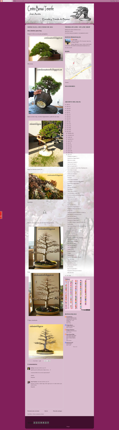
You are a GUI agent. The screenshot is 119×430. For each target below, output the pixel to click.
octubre (69, 137)
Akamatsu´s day (70, 255)
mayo (69, 146)
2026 (68, 104)
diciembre (70, 133)
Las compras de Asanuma (72, 239)
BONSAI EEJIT (69, 342)
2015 (68, 125)
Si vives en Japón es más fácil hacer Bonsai (75, 195)
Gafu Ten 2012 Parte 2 (71, 245)
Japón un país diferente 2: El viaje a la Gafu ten (76, 226)
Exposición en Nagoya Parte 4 (73, 183)
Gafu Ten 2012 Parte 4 (71, 233)
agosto (69, 141)
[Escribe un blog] (46, 361)
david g (32, 367)
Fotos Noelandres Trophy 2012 (73, 193)
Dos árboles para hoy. (71, 262)
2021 (68, 114)
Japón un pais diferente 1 (72, 264)
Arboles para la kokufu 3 (72, 173)
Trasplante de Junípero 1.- (72, 156)
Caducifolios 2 (70, 189)
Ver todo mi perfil (68, 47)
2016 (68, 123)
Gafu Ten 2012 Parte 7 (71, 204)
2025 (68, 106)
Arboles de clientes (71, 235)
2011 (68, 275)
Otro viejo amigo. (70, 259)
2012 (68, 131)
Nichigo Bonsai (69, 325)
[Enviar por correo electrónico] (44, 361)
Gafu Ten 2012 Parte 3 (71, 243)
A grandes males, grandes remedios (74, 257)
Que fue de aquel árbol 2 (72, 261)
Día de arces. (70, 210)
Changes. (69, 253)
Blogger (68, 426)
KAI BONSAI (69, 316)
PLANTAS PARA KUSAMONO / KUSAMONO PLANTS (76, 33)
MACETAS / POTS (69, 31)
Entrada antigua (57, 411)
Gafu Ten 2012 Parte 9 (71, 164)
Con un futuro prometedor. (72, 179)
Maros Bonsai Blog (70, 334)
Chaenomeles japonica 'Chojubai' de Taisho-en (76, 212)
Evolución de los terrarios (71, 330)
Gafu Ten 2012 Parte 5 (71, 228)
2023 (68, 110)
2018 (68, 120)
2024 (68, 108)
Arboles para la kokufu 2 (72, 191)
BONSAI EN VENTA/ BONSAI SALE (73, 29)
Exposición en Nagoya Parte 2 (73, 218)
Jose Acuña (75, 39)
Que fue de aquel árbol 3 (72, 230)
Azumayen (69, 177)
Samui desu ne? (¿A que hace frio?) (74, 214)
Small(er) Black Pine (70, 326)
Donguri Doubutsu (70, 329)
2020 (68, 116)
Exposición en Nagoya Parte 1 (73, 220)
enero (69, 154)
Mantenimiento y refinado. (72, 231)
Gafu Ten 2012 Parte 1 (71, 247)
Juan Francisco (34, 381)
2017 (68, 121)
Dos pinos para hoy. (71, 197)
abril (69, 148)
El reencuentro (70, 266)
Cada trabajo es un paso (72, 169)
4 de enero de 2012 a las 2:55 (40, 367)
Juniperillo (69, 185)
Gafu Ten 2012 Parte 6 (71, 216)
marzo (69, 150)
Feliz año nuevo (70, 272)
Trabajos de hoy (70, 249)
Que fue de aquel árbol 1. (72, 268)
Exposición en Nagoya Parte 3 (73, 206)
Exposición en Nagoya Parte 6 (73, 158)
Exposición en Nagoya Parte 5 (73, 171)
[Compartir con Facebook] (48, 361)
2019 (68, 118)
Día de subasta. (70, 224)
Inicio (46, 411)
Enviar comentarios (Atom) (38, 414)
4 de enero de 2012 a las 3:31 (43, 381)
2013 (68, 129)
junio (69, 145)
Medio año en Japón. (71, 160)
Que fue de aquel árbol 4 (72, 166)
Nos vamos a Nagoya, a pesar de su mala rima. (76, 222)
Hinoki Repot (69, 343)
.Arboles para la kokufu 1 (72, 200)
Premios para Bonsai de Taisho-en (74, 208)
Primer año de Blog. (71, 251)
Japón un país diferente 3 (72, 199)
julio (69, 143)
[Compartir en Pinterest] (49, 361)
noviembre (70, 135)
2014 (68, 127)
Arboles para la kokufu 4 (72, 162)
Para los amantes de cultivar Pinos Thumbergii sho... (77, 168)
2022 (68, 112)
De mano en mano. (71, 175)
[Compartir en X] (47, 361)
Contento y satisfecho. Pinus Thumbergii (75, 237)
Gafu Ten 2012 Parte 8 (71, 187)
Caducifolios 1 (70, 202)
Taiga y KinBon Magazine (72, 241)
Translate (67, 82)
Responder (33, 377)
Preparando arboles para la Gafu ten (74, 270)
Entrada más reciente (33, 411)
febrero (69, 152)
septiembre (70, 139)
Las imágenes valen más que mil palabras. (75, 181)
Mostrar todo (75, 346)
